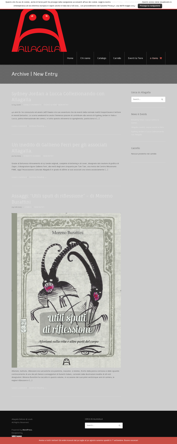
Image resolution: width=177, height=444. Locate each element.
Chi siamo (85, 58)
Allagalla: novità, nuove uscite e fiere (147, 127)
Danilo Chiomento (32, 105)
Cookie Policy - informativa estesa (125, 2)
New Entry (63, 105)
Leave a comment (19, 126)
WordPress (27, 430)
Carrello (117, 58)
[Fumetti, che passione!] (39, 28)
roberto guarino (32, 156)
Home (70, 58)
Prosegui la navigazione (150, 5)
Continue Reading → (38, 126)
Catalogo (101, 58)
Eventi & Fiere (135, 58)
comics (28, 207)
